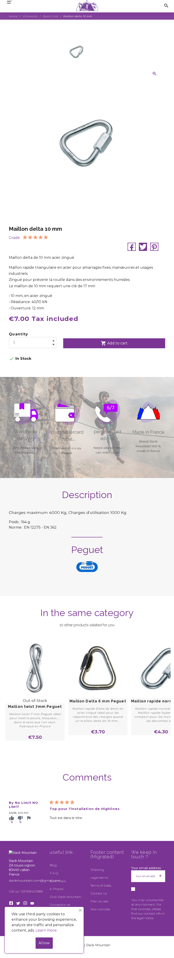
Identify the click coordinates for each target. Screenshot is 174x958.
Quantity (18, 334)
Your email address (146, 868)
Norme (15, 527)
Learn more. (46, 930)
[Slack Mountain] (87, 5)
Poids (14, 522)
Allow (44, 943)
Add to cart (114, 343)
